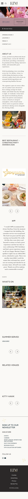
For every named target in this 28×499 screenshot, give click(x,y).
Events (6, 436)
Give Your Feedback (10, 443)
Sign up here (6, 432)
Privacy (14, 481)
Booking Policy (9, 445)
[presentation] (11, 211)
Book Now (20, 22)
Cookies (14, 475)
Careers (6, 438)
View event (5, 341)
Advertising (14, 478)
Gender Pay (14, 484)
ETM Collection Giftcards (12, 447)
